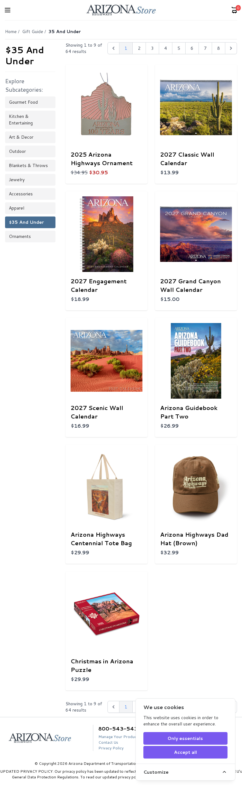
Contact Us (108, 742)
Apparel (16, 208)
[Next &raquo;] (231, 48)
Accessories (21, 194)
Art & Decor (21, 137)
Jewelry (17, 179)
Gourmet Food (23, 102)
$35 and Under (26, 222)
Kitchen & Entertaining (21, 119)
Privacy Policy (111, 748)
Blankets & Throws (28, 165)
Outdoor (17, 151)
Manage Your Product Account (125, 736)
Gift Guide (32, 31)
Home (11, 31)
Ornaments (20, 236)
